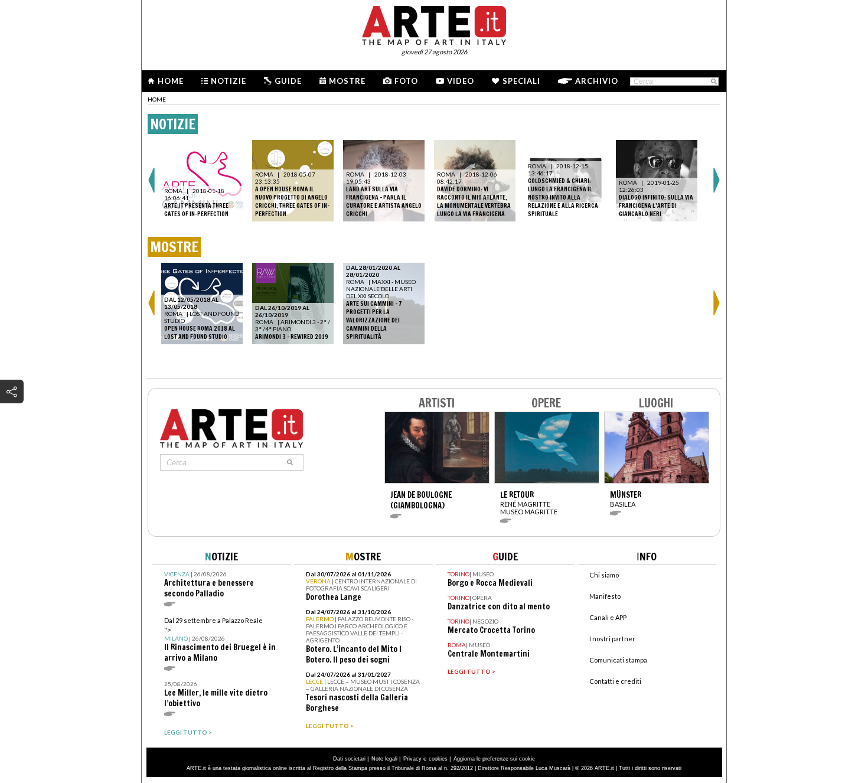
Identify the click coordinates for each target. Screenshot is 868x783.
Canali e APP (607, 617)
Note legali (384, 759)
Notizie (228, 81)
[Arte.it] (434, 23)
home (157, 99)
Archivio (596, 81)
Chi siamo (604, 575)
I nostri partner (612, 638)
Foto (406, 81)
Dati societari (349, 759)
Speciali (521, 81)
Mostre (347, 81)
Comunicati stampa (618, 660)
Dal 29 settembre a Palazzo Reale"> (220, 639)
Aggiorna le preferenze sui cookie (494, 759)
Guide (288, 81)
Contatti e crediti (615, 681)
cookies (438, 759)
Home (171, 81)
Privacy (412, 759)
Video (460, 81)
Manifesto (605, 596)
